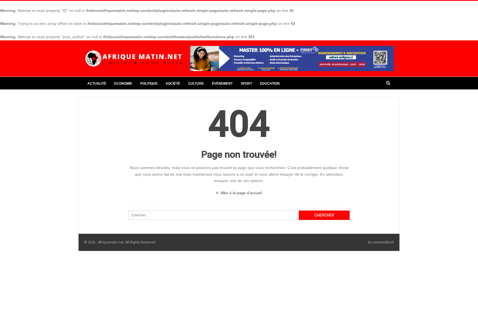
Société (173, 83)
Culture (196, 83)
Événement (222, 83)
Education (270, 83)
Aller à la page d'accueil (241, 193)
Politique (149, 83)
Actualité (96, 83)
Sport (246, 83)
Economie (123, 83)
